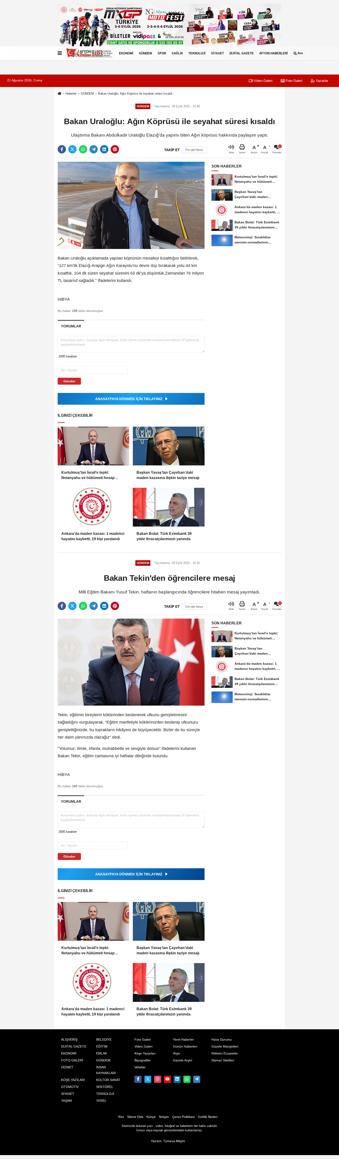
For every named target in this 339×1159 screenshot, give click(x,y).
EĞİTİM (101, 1046)
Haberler (71, 93)
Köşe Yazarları (145, 1053)
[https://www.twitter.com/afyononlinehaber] (147, 1079)
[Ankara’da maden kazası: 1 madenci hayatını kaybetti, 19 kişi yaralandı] (93, 507)
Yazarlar (321, 81)
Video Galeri (262, 81)
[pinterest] (115, 149)
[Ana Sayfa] (59, 94)
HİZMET (67, 1067)
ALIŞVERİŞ (69, 1039)
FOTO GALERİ (72, 1060)
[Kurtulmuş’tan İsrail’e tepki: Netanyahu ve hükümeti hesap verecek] (93, 446)
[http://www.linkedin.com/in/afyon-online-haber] (177, 1079)
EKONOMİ (126, 53)
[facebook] (62, 149)
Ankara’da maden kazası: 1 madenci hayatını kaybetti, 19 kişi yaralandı (92, 536)
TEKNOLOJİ (196, 53)
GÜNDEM (145, 53)
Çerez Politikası (183, 1117)
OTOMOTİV (70, 1087)
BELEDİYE (104, 1039)
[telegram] (93, 149)
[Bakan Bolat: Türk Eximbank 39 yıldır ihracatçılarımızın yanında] (168, 507)
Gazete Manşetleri (224, 1046)
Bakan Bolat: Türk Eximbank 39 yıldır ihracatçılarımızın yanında (164, 536)
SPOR (162, 53)
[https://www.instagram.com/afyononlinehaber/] (157, 1079)
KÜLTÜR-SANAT (108, 1080)
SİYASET (217, 53)
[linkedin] (104, 149)
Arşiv (176, 1053)
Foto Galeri (293, 81)
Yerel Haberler (183, 1039)
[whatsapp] (83, 149)
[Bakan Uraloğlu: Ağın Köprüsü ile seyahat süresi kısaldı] (131, 205)
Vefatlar (140, 1067)
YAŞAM (66, 1100)
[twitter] (72, 149)
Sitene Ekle (135, 1117)
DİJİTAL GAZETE (241, 53)
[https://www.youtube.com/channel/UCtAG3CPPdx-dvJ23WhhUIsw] (167, 1079)
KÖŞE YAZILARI (73, 1080)
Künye (151, 1117)
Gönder (69, 381)
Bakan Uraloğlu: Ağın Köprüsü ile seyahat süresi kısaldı (135, 93)
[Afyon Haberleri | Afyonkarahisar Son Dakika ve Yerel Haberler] (89, 53)
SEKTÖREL (104, 1087)
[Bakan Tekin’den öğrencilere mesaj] (131, 662)
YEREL (101, 1100)
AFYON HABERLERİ (273, 53)
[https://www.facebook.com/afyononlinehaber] (137, 1079)
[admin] (196, 1079)
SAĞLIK (177, 53)
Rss (121, 1117)
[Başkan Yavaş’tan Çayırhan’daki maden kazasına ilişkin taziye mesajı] (168, 446)
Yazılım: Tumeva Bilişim (168, 1141)
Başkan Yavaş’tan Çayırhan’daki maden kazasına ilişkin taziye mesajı (168, 474)
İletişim (164, 1117)
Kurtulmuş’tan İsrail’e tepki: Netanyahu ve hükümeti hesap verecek (88, 475)
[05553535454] (186, 1079)
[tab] (71, 326)
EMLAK (101, 1053)
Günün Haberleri (185, 1046)
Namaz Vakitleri (222, 1060)
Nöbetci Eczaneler (224, 1053)
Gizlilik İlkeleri (207, 1117)
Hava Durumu (221, 1039)
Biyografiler (142, 1060)
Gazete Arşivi (182, 1060)
